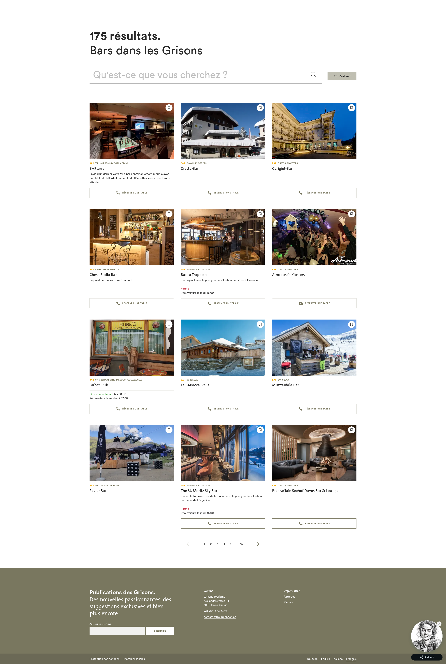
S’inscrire (160, 631)
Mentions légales (134, 659)
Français (351, 659)
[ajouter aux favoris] (169, 107)
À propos (289, 596)
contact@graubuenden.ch (220, 617)
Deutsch (312, 659)
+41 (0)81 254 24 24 (215, 611)
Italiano (338, 659)
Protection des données (104, 659)
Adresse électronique (100, 624)
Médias (288, 602)
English (325, 659)
